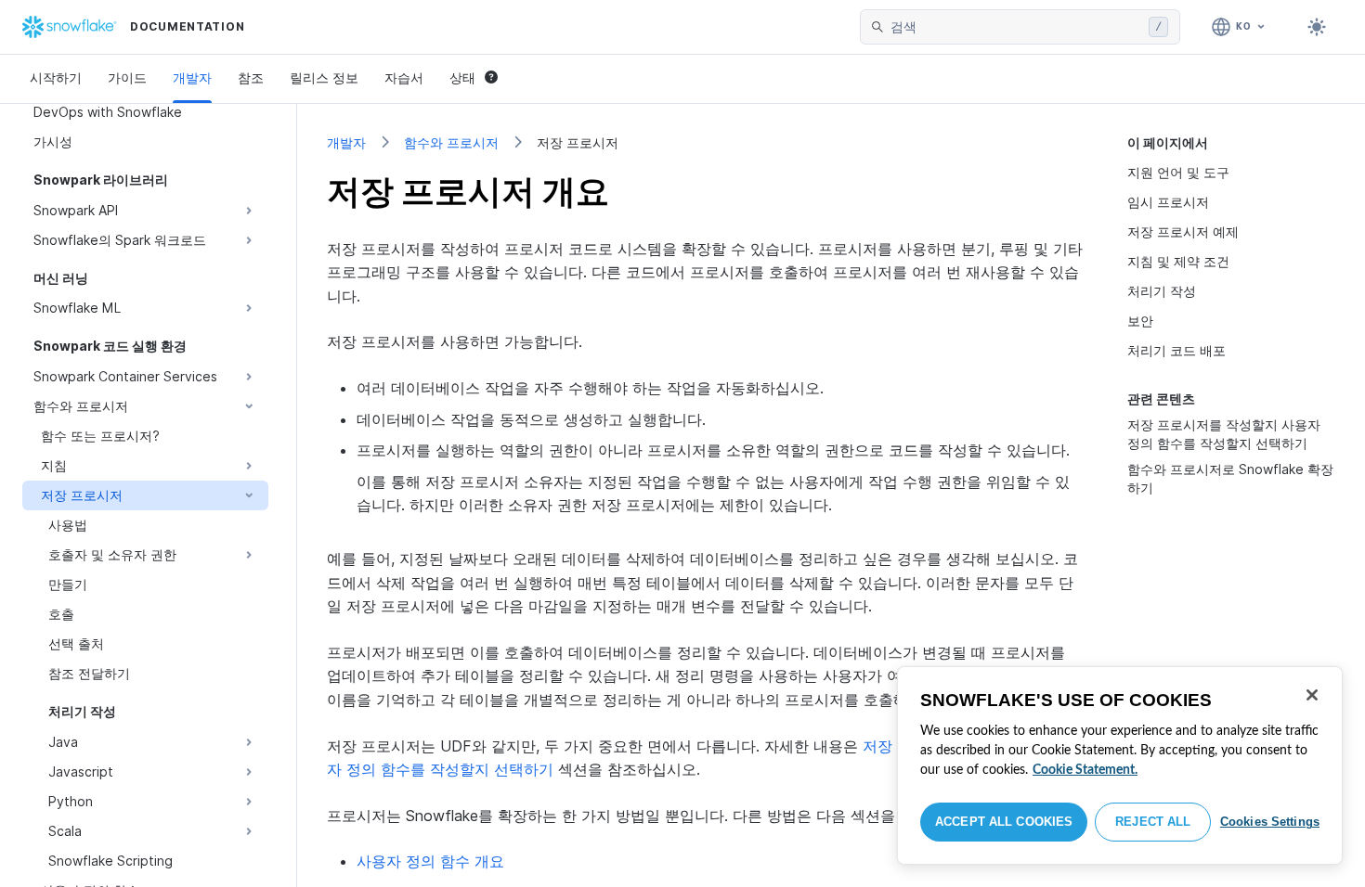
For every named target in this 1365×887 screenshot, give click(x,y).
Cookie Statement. (1085, 770)
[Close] (1312, 695)
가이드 (127, 77)
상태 (462, 77)
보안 (1140, 320)
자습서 (403, 77)
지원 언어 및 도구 (1178, 172)
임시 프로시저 (1168, 202)
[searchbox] (1015, 27)
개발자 (192, 77)
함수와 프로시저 (451, 142)
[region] (1120, 765)
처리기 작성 (1161, 291)
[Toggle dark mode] (1316, 26)
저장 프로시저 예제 (1183, 231)
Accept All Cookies (1003, 822)
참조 (251, 77)
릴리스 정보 (324, 77)
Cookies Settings (1270, 822)
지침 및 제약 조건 (1178, 261)
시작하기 (56, 77)
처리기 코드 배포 (1176, 350)
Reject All (1152, 822)
